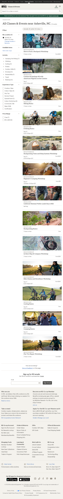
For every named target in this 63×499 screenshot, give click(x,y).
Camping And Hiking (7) (12, 58)
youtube (51, 478)
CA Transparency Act (41, 493)
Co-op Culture (36, 447)
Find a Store (30, 464)
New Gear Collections (7, 449)
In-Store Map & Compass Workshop (36, 254)
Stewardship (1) (9, 74)
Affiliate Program (37, 452)
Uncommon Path (22, 452)
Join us (35, 405)
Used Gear (4, 452)
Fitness (7, 66)
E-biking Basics (29, 128)
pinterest (47, 478)
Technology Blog (53, 454)
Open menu (60, 6)
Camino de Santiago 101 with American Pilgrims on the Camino (35, 77)
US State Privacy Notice (50, 490)
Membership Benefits (7, 435)
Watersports (9, 80)
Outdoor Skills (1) (10, 69)
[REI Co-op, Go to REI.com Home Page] (4, 6)
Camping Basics (29, 329)
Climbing (7, 61)
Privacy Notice (37, 490)
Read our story (5, 400)
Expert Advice (21, 447)
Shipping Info (21, 437)
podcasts (55, 478)
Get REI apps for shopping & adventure (18, 476)
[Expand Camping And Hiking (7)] (4, 59)
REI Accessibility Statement (31, 495)
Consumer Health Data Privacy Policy (12, 493)
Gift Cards (35, 430)
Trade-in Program (6, 454)
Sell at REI (35, 449)
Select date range (7, 50)
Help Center (7, 464)
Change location (10, 41)
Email (12, 379)
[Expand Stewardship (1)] (4, 75)
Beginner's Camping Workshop (34, 179)
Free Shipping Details (54, 430)
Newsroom (51, 452)
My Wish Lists (5, 433)
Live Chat (52, 464)
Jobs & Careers (36, 444)
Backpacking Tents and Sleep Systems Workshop (40, 153)
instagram (35, 478)
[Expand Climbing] (4, 61)
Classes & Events (14, 7)
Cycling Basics (29, 304)
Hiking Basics (28, 103)
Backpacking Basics (30, 229)
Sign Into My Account (7, 428)
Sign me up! (47, 383)
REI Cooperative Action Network (11, 418)
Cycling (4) (8, 64)
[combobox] (31, 11)
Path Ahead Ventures (23, 454)
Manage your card (43, 418)
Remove (7, 43)
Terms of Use (10, 490)
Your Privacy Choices (24, 490)
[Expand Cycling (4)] (4, 64)
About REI (51, 444)
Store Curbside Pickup (23, 435)
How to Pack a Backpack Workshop (36, 51)
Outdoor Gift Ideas (37, 428)
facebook (43, 478)
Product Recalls (29, 493)
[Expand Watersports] (4, 80)
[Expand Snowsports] (4, 72)
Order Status (20, 428)
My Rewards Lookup (7, 430)
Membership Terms (55, 493)
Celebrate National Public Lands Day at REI (39, 204)
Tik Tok (39, 478)
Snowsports (9, 72)
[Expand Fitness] (4, 67)
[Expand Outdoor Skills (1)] (4, 69)
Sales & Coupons (53, 428)
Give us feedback (27, 368)
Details (42, 376)
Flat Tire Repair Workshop (33, 354)
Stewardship (51, 457)
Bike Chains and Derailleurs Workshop (37, 279)
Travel (7, 77)
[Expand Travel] (4, 77)
